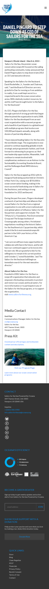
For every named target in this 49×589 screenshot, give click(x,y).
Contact (12, 578)
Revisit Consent (15, 572)
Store (11, 554)
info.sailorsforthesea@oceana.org (18, 412)
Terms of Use (14, 575)
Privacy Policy (14, 569)
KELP (11, 563)
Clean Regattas (15, 560)
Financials (13, 566)
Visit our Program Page (24, 368)
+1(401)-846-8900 (12, 410)
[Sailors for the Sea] (7, 7)
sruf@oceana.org (11, 322)
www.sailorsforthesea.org (20, 294)
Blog (11, 557)
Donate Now (24, 536)
